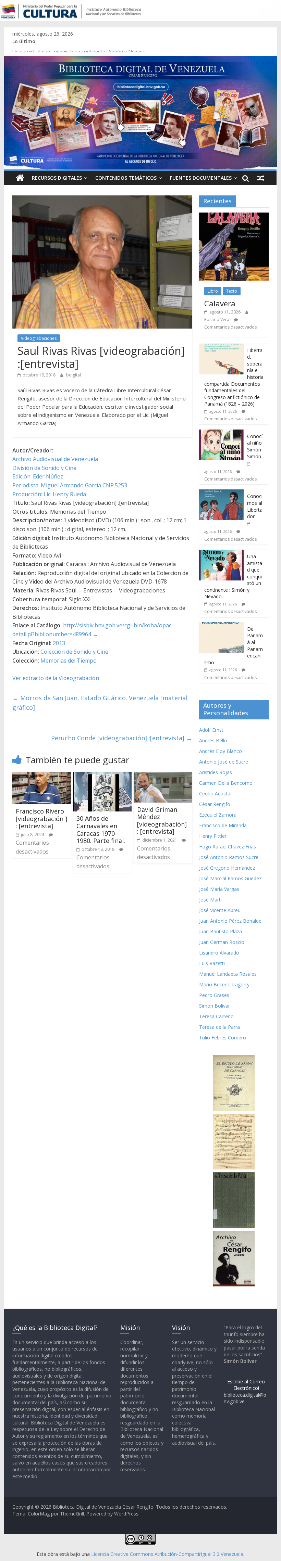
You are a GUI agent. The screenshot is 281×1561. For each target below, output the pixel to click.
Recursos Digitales (57, 178)
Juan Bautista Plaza (220, 931)
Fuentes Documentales (201, 178)
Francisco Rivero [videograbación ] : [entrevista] (41, 818)
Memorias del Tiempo (68, 660)
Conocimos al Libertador (39, 49)
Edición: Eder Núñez (37, 476)
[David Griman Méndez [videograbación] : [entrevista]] (163, 776)
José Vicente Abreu (220, 910)
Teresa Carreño (216, 1016)
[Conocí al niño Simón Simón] (221, 433)
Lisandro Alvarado (219, 952)
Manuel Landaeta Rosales (228, 974)
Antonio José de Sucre (223, 761)
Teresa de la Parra (219, 1027)
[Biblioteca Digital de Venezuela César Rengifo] (140, 60)
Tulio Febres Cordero (222, 1037)
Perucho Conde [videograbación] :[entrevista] (121, 738)
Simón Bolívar (214, 1005)
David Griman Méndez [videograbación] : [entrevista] (162, 820)
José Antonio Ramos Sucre (228, 857)
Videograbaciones (39, 338)
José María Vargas (219, 889)
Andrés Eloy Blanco (220, 751)
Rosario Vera (216, 319)
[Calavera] (234, 216)
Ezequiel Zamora (217, 814)
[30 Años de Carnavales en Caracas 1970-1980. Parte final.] (102, 776)
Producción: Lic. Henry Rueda (49, 494)
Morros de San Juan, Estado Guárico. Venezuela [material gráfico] (99, 703)
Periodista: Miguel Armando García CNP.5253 (69, 485)
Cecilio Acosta (214, 793)
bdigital (73, 375)
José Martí (210, 899)
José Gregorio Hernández (227, 868)
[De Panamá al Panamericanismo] (221, 626)
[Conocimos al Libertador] (221, 493)
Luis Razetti (212, 963)
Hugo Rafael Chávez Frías (227, 846)
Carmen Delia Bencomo (226, 783)
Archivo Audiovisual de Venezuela (55, 459)
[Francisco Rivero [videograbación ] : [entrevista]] (41, 776)
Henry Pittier (213, 836)
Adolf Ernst (211, 730)
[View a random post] (260, 178)
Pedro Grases (214, 995)
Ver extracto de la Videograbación (55, 678)
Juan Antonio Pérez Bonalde (230, 921)
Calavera (219, 303)
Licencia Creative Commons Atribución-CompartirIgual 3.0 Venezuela (167, 1554)
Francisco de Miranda (223, 825)
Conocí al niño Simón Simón (254, 446)
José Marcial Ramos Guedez (230, 878)
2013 (59, 643)
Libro (213, 291)
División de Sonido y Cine (44, 468)
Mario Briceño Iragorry (224, 984)
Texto (231, 291)
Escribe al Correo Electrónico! (246, 1385)
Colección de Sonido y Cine (74, 651)
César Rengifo (214, 804)
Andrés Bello (213, 740)
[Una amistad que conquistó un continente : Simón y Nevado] (221, 553)
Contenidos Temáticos (126, 178)
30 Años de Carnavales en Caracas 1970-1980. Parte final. (100, 829)
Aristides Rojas (215, 772)
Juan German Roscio (221, 942)
